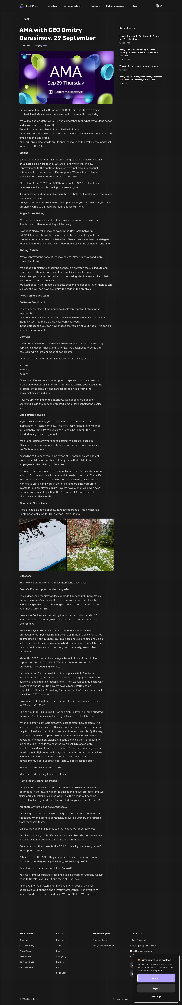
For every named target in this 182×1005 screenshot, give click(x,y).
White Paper (25, 951)
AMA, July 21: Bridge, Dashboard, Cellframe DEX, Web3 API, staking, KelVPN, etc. (140, 78)
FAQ (135, 6)
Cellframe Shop (26, 962)
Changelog (61, 956)
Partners (60, 962)
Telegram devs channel (104, 945)
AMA (45, 45)
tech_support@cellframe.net (143, 945)
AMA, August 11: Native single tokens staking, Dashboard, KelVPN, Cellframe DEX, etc (138, 52)
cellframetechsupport (143, 951)
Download (52, 6)
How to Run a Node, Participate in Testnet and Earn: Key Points (139, 37)
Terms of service (121, 999)
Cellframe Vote (26, 967)
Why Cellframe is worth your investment (139, 66)
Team (58, 945)
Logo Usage (61, 973)
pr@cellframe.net (138, 940)
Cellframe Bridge (27, 945)
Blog (58, 951)
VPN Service (25, 956)
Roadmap (95, 6)
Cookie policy (155, 970)
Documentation (100, 940)
